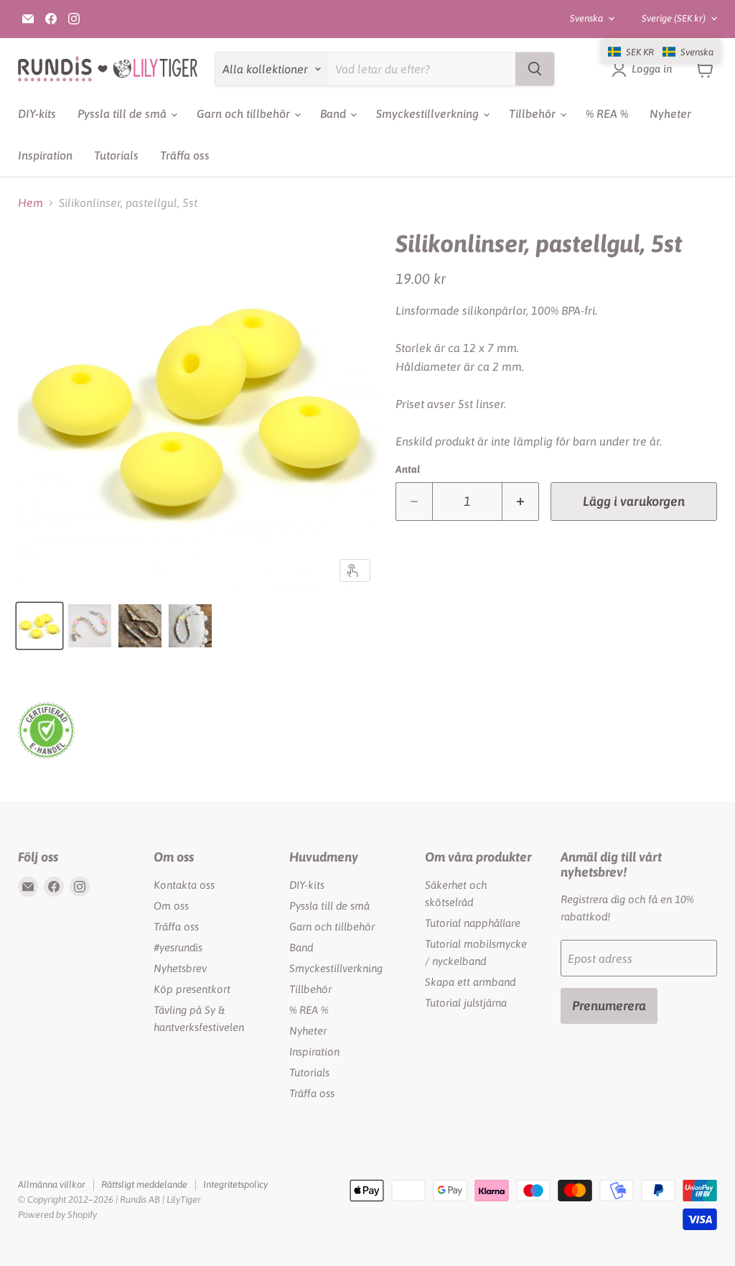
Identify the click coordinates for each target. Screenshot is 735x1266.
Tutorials (116, 155)
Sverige (674, 18)
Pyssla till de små (123, 113)
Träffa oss (185, 155)
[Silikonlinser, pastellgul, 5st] (39, 626)
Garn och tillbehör (245, 113)
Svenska (586, 18)
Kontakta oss (184, 885)
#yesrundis (178, 947)
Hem (30, 202)
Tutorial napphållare (472, 923)
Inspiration (45, 155)
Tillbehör (533, 113)
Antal (407, 469)
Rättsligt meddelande (144, 1184)
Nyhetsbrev (180, 968)
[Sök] (534, 69)
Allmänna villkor (51, 1184)
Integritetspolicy (235, 1184)
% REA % (607, 113)
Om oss (171, 906)
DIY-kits (37, 113)
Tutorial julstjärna (466, 1003)
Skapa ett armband (470, 982)
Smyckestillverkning (429, 113)
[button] (661, 52)
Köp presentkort (192, 989)
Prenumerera (609, 1005)
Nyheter (670, 113)
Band (334, 113)
